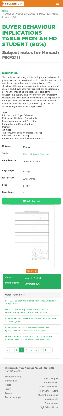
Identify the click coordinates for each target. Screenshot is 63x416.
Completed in (9, 160)
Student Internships (48, 395)
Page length (8, 170)
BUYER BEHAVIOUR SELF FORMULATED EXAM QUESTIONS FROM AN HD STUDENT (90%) (27, 329)
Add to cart (33, 201)
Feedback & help (13, 376)
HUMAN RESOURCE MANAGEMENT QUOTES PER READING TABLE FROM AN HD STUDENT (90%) (28, 338)
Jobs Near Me (51, 399)
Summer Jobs (51, 403)
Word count (8, 177)
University (7, 146)
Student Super (51, 382)
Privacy (8, 393)
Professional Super (48, 386)
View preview (32, 271)
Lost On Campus (50, 378)
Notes (5, 10)
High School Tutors (48, 390)
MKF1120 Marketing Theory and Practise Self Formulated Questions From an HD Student (27, 311)
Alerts (8, 384)
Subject (6, 153)
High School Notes (49, 407)
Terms (8, 389)
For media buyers (13, 397)
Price (4, 184)
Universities (11, 380)
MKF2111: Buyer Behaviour (36, 154)
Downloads (7, 192)
